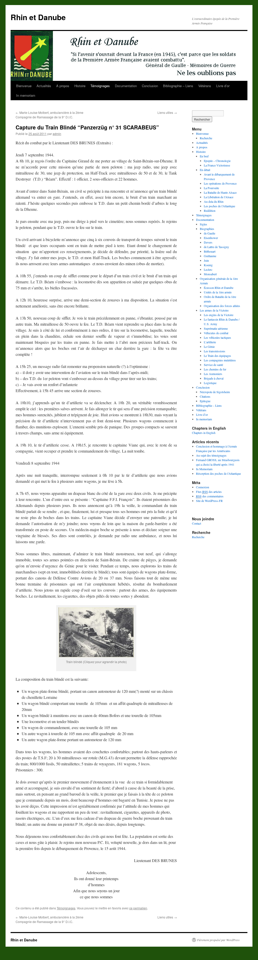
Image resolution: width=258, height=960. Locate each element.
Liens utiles (167, 112)
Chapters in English (203, 433)
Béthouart (209, 251)
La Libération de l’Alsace (218, 197)
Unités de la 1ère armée (218, 292)
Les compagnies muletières (220, 360)
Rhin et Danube (38, 17)
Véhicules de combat (216, 333)
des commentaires (209, 496)
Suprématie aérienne (216, 328)
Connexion (202, 487)
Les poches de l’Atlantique (219, 206)
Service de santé (213, 365)
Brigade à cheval (213, 378)
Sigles (203, 224)
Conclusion (150, 85)
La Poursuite (211, 188)
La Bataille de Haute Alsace (220, 192)
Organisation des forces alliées (222, 306)
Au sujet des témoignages (211, 455)
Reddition (209, 211)
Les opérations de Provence (220, 183)
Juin (206, 260)
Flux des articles (209, 492)
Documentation (126, 85)
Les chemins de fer (215, 369)
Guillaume (210, 256)
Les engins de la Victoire (218, 315)
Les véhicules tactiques (217, 337)
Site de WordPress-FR (209, 501)
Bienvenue (23, 85)
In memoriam (25, 95)
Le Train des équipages (217, 356)
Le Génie (209, 347)
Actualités (44, 85)
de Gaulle (209, 233)
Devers (208, 242)
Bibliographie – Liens (178, 85)
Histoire (79, 85)
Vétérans (204, 85)
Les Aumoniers (213, 374)
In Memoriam (204, 469)
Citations (205, 396)
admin (57, 133)
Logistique (210, 383)
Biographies (207, 229)
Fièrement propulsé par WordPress (218, 940)
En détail (205, 170)
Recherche (206, 138)
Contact (196, 523)
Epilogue (205, 401)
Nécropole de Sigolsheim (215, 392)
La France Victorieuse (217, 165)
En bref (204, 156)
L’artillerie (210, 342)
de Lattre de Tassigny (216, 247)
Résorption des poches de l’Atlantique (218, 473)
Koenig (208, 265)
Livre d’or (223, 85)
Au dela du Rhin (213, 201)
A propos (62, 85)
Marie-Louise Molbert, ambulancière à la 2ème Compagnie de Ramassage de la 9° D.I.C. (49, 114)
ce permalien (138, 908)
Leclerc (208, 269)
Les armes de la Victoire (214, 310)
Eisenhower (211, 238)
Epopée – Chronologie (217, 161)
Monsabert (210, 274)
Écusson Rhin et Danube (218, 288)
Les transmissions (214, 351)
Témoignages (100, 85)
